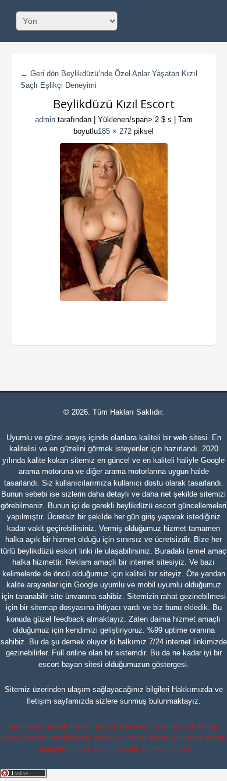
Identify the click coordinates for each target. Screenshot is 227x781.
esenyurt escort (63, 748)
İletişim (39, 701)
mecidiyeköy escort (82, 737)
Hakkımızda (192, 689)
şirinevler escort (144, 737)
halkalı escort (93, 726)
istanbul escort (165, 748)
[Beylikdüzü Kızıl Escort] (113, 222)
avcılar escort (115, 748)
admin (45, 119)
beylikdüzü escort (146, 505)
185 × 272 (115, 131)
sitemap (43, 607)
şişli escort (136, 726)
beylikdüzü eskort (47, 551)
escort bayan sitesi (70, 664)
